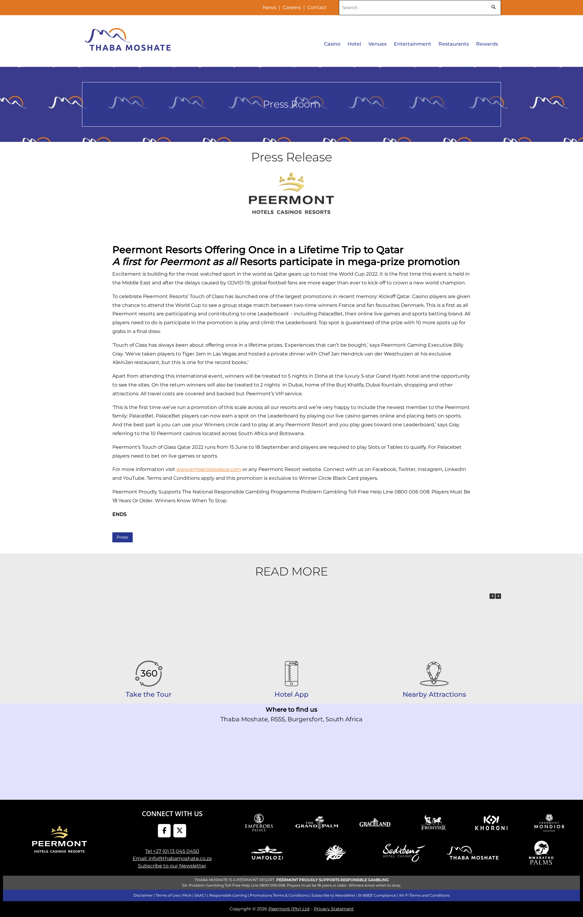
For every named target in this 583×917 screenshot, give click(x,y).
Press (122, 537)
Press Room (291, 104)
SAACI (200, 895)
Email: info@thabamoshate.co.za (172, 858)
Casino (332, 44)
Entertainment (412, 44)
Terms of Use (167, 895)
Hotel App (291, 694)
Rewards (487, 44)
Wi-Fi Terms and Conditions (424, 895)
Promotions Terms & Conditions (279, 895)
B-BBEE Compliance (377, 895)
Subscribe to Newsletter (333, 895)
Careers (292, 7)
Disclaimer (143, 895)
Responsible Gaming (228, 895)
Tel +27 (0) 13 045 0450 (172, 851)
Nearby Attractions (434, 694)
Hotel (354, 44)
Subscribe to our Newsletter (172, 866)
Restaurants (453, 44)
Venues (377, 44)
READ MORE (291, 571)
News (269, 7)
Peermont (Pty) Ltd (288, 909)
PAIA (187, 895)
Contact (317, 7)
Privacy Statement (334, 909)
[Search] (493, 6)
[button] (498, 596)
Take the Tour (149, 694)
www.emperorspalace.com (208, 469)
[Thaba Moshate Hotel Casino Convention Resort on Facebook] (164, 831)
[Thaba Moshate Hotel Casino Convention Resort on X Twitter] (179, 831)
